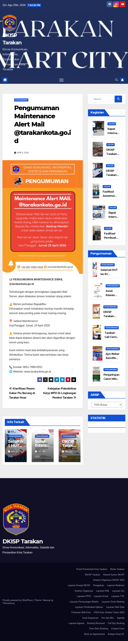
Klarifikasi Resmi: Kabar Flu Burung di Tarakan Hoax (22, 393)
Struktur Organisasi (83, 591)
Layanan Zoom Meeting (113, 601)
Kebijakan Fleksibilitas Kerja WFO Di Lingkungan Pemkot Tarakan (59, 393)
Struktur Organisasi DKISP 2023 (108, 580)
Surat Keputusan (90, 618)
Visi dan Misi (107, 618)
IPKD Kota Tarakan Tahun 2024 (109, 612)
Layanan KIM (102, 591)
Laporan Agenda (76, 623)
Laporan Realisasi (115, 585)
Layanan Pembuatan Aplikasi (89, 607)
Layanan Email (101, 596)
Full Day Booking (116, 623)
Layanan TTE (117, 596)
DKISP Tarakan (22, 541)
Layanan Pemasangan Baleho (84, 601)
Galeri (111, 124)
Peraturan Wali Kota (81, 612)
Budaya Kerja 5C (116, 634)
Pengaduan (98, 585)
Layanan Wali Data (115, 607)
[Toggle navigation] (61, 80)
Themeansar (8, 603)
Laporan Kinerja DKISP (79, 585)
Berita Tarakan (117, 569)
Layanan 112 (118, 591)
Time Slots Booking (98, 628)
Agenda (120, 618)
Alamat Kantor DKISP (113, 574)
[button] (116, 79)
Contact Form (117, 628)
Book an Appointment (94, 634)
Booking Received (96, 623)
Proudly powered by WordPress (18, 600)
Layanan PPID (84, 596)
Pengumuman (21, 100)
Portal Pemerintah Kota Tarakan (91, 569)
